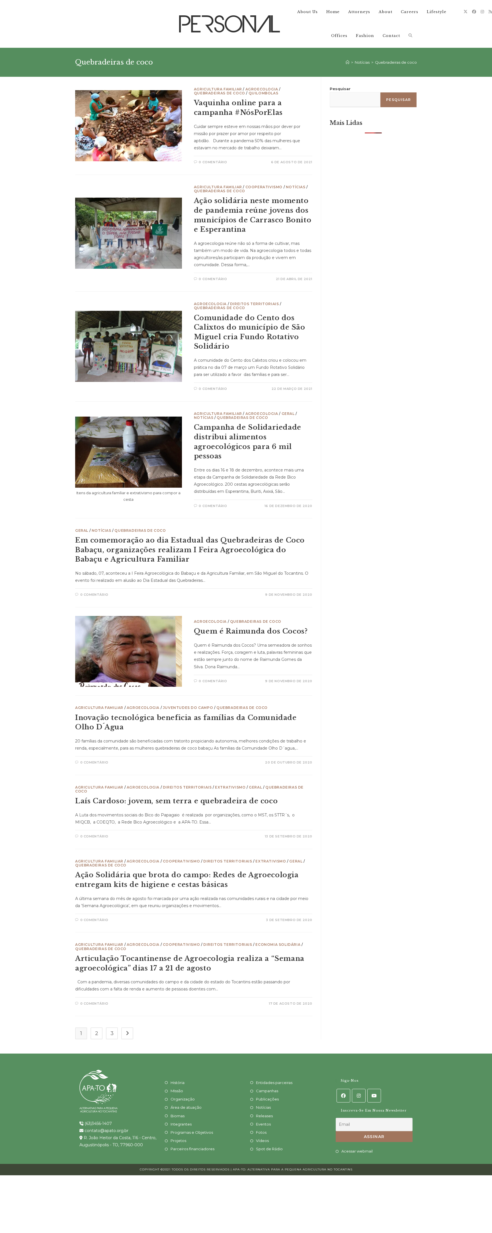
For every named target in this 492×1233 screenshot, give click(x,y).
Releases (264, 1116)
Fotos (261, 1132)
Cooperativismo (263, 187)
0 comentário (213, 162)
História (177, 1082)
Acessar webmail (357, 1151)
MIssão (177, 1091)
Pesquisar (340, 88)
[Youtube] (374, 1095)
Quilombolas (263, 93)
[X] (465, 12)
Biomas (177, 1116)
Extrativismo (230, 787)
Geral (288, 413)
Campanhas (267, 1091)
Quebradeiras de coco (396, 62)
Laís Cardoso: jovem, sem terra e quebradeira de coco (176, 801)
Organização (183, 1099)
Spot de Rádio (269, 1149)
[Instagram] (482, 12)
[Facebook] (474, 12)
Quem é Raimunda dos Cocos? (251, 631)
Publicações (267, 1099)
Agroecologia (261, 89)
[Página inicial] (347, 62)
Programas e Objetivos (192, 1132)
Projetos (178, 1140)
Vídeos (262, 1140)
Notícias (296, 187)
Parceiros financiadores (192, 1149)
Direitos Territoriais (254, 304)
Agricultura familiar (218, 89)
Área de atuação (186, 1107)
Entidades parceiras (274, 1082)
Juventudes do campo (188, 708)
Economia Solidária (277, 944)
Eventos (263, 1124)
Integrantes (181, 1124)
